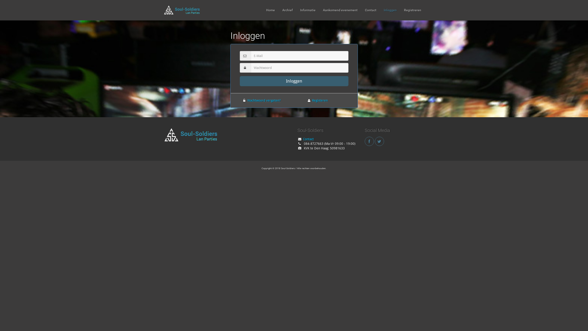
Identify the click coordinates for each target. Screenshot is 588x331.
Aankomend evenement (340, 10)
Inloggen (390, 10)
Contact (370, 10)
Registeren (320, 100)
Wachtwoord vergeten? (264, 100)
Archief (287, 10)
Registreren (412, 10)
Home (270, 10)
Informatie (308, 10)
